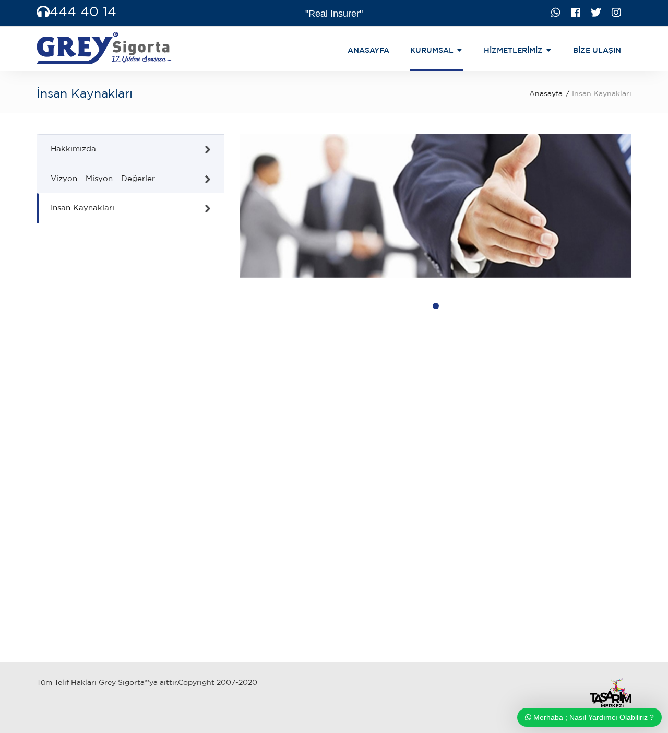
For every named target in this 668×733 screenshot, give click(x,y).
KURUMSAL (432, 50)
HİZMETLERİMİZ (513, 50)
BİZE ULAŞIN (597, 50)
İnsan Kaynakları (82, 207)
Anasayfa (546, 93)
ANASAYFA (368, 50)
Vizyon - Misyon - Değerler (103, 178)
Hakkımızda (73, 148)
